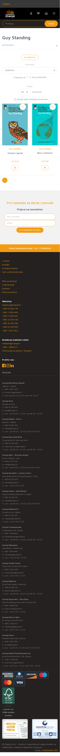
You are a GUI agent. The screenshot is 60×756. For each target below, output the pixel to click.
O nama (5, 261)
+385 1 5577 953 (10, 330)
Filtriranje (30, 57)
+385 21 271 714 (10, 461)
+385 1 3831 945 (11, 641)
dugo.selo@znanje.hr (13, 609)
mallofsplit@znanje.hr (14, 627)
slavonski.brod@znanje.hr (15, 446)
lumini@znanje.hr (12, 482)
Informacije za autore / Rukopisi (17, 350)
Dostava (6, 288)
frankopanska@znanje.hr (15, 536)
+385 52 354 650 (10, 327)
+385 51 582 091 (10, 316)
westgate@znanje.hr (13, 555)
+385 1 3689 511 (9, 347)
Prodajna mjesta (10, 268)
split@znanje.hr (11, 464)
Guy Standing (15, 149)
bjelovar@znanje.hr (13, 591)
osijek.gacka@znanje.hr (14, 573)
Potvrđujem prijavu (30, 230)
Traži (51, 23)
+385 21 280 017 (11, 623)
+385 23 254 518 (10, 319)
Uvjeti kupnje (8, 284)
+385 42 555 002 (11, 479)
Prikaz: (30, 86)
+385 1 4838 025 (11, 605)
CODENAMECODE (50, 750)
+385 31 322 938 (11, 569)
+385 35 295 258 (10, 323)
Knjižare (6, 4)
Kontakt (5, 264)
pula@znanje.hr (11, 410)
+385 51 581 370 (11, 515)
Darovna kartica (9, 292)
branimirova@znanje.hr (14, 663)
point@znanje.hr (11, 645)
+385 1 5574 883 (11, 533)
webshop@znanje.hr (11, 305)
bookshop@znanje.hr (13, 392)
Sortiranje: (30, 64)
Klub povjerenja (9, 281)
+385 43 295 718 (10, 308)
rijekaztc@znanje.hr (13, 518)
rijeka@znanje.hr (12, 428)
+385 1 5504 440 (10, 312)
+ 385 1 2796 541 (11, 659)
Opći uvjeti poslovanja (12, 272)
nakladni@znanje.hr (11, 343)
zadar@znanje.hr (12, 500)
